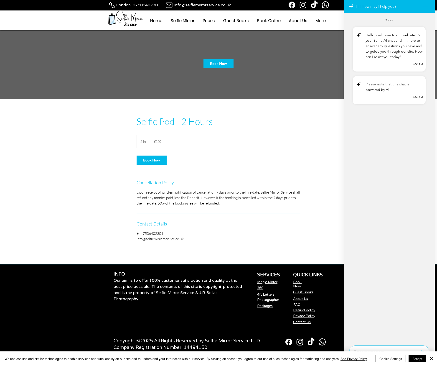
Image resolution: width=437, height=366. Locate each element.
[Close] (431, 358)
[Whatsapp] (325, 4)
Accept (417, 358)
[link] (218, 63)
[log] (389, 178)
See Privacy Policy (353, 358)
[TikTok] (314, 4)
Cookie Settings (390, 358)
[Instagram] (303, 4)
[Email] (169, 5)
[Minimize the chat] (425, 6)
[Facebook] (291, 4)
